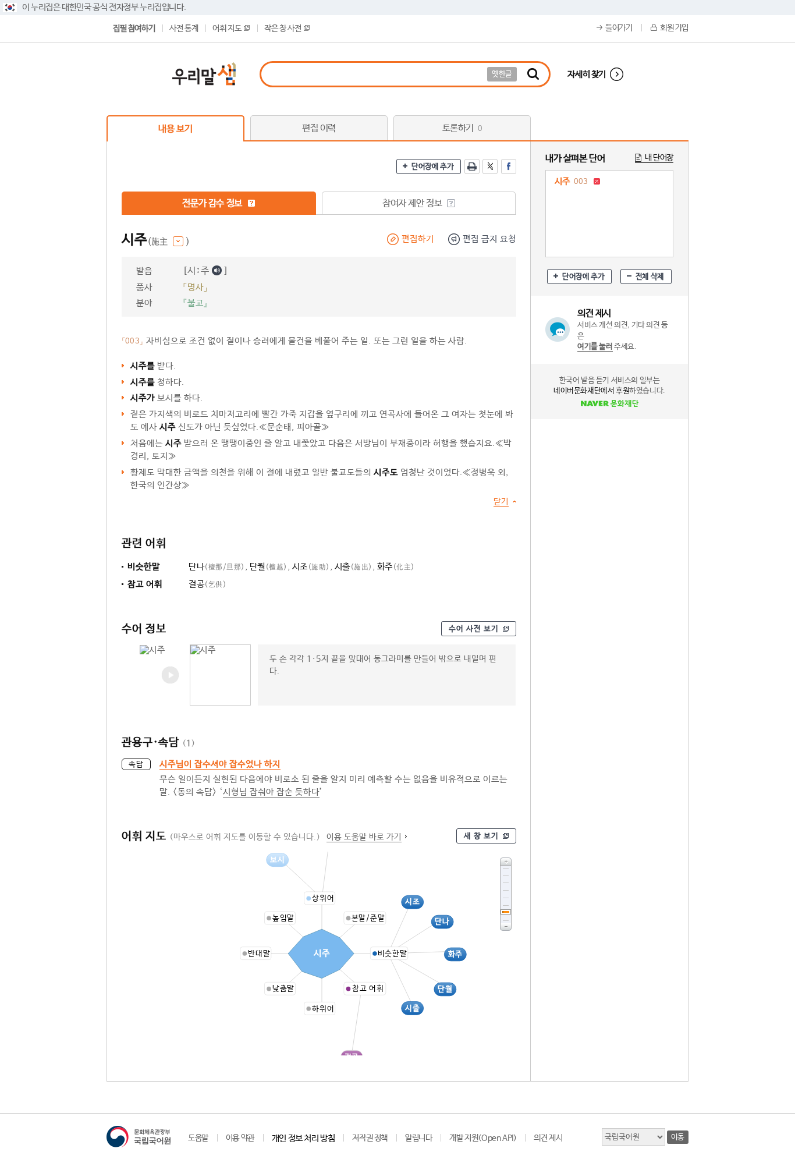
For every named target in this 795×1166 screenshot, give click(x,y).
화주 (396, 567)
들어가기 (618, 28)
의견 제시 (548, 1138)
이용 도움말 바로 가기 (364, 837)
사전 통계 (183, 28)
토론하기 (462, 128)
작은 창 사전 (282, 28)
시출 (353, 567)
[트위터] (490, 166)
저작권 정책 (370, 1138)
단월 (269, 567)
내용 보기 (175, 128)
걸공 (207, 584)
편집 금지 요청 (489, 239)
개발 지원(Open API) (482, 1138)
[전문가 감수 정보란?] (251, 203)
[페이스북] (508, 166)
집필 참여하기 (134, 28)
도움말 (198, 1138)
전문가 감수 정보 (213, 203)
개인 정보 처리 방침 (303, 1138)
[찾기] (533, 74)
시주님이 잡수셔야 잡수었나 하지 (220, 764)
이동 (677, 1137)
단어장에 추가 (432, 166)
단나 (217, 567)
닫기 (501, 501)
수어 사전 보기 (474, 629)
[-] (506, 927)
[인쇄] (472, 166)
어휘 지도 (226, 28)
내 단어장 (659, 157)
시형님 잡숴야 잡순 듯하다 (271, 792)
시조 (311, 567)
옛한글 (502, 74)
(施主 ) (168, 241)
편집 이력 (319, 128)
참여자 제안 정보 (413, 203)
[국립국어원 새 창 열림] (139, 1136)
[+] (506, 861)
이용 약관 (240, 1138)
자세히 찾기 (586, 74)
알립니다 (418, 1138)
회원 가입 (674, 28)
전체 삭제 (650, 276)
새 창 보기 (481, 836)
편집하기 (418, 239)
